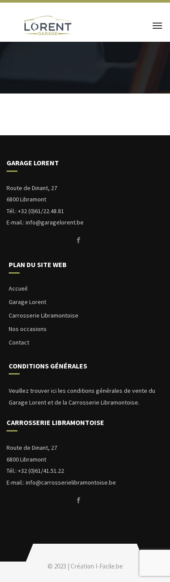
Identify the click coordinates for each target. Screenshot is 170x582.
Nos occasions (28, 329)
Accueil (18, 288)
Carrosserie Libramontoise (43, 315)
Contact (19, 342)
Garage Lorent (27, 302)
